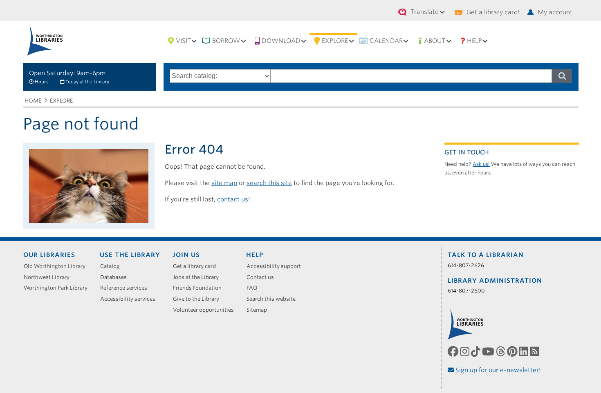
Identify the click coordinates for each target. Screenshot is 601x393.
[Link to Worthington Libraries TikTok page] (476, 351)
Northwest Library (49, 277)
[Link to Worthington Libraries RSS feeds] (535, 351)
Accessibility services (130, 299)
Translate (424, 12)
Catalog (113, 266)
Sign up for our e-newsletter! (497, 370)
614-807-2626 (466, 265)
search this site (269, 183)
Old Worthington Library (57, 266)
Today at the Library (87, 82)
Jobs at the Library (199, 277)
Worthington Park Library (58, 288)
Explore (335, 41)
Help (474, 41)
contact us (232, 199)
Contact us (263, 277)
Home (33, 101)
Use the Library (130, 255)
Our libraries (49, 255)
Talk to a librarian (486, 255)
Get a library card (197, 266)
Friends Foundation (200, 288)
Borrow (226, 41)
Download (281, 41)
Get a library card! (492, 12)
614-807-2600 (466, 291)
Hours (42, 82)
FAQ (255, 288)
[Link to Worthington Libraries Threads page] (501, 351)
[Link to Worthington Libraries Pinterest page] (513, 351)
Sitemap (259, 310)
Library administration (495, 280)
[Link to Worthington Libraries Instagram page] (465, 351)
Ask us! (481, 164)
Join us (186, 255)
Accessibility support (276, 266)
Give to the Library (199, 299)
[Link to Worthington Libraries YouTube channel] (489, 351)
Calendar (386, 41)
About (434, 41)
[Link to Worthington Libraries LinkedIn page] (524, 351)
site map (224, 183)
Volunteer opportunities (206, 310)
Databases (116, 277)
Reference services (126, 288)
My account (555, 12)
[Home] (45, 40)
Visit (183, 41)
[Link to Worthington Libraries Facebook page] (454, 351)
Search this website (274, 299)
